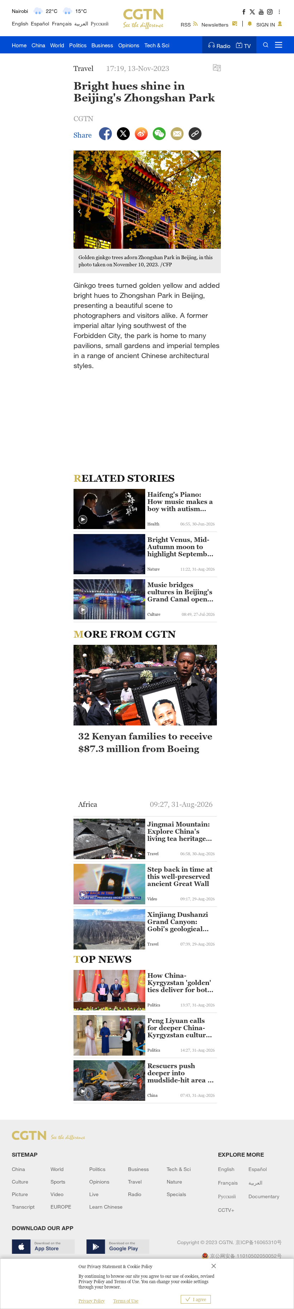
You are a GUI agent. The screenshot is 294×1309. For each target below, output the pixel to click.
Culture (20, 1182)
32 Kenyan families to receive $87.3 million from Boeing (145, 742)
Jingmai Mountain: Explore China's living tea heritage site (178, 831)
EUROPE (61, 1207)
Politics (78, 45)
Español (40, 23)
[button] (83, 520)
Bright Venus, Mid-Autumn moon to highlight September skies (180, 547)
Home (19, 45)
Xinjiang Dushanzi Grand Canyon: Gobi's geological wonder (177, 922)
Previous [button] (80, 211)
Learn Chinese (106, 1207)
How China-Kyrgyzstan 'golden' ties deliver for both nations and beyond (179, 983)
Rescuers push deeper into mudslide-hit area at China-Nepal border (180, 1073)
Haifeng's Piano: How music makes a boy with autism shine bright (180, 502)
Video (57, 1194)
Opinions (128, 45)
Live (94, 1194)
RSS (186, 25)
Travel (135, 1182)
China (38, 45)
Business (102, 45)
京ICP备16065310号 (259, 1242)
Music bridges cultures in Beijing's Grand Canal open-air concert (179, 592)
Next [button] (214, 211)
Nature (174, 1182)
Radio (224, 46)
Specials (176, 1194)
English (20, 23)
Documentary (263, 1196)
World (57, 45)
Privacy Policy (92, 1301)
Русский (100, 23)
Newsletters (214, 25)
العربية (81, 23)
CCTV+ (226, 1210)
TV (247, 46)
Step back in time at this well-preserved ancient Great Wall (180, 876)
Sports (58, 1182)
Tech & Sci (156, 45)
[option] (147, 212)
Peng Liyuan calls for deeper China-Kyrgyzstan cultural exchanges (179, 1028)
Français (62, 23)
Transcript (23, 1207)
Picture (20, 1194)
